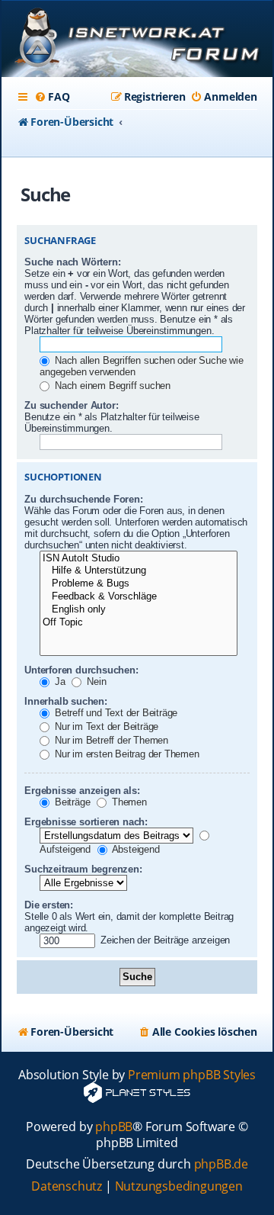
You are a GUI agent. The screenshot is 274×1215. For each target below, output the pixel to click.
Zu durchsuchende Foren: (83, 499)
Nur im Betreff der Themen (110, 740)
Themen (128, 802)
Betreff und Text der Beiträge (114, 712)
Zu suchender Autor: (71, 405)
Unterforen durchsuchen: (81, 670)
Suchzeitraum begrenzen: (83, 869)
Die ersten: (48, 905)
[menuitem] (51, 97)
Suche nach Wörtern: (72, 262)
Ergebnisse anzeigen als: (81, 790)
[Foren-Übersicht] (137, 40)
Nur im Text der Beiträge (105, 726)
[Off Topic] (138, 622)
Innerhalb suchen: (65, 701)
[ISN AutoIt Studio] (138, 558)
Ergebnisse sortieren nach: (86, 822)
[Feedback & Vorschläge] (138, 596)
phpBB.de (221, 1164)
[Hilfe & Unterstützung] (138, 570)
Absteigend (135, 849)
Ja (58, 681)
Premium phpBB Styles (192, 1075)
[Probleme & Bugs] (138, 583)
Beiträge (71, 802)
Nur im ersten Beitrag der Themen (125, 754)
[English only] (138, 609)
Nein (95, 681)
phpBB (113, 1127)
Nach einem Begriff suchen (111, 385)
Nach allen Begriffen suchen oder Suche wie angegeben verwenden (141, 366)
